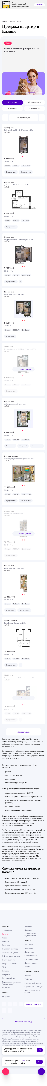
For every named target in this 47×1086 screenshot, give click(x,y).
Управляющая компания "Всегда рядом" (11, 983)
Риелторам (6, 945)
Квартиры (12, 102)
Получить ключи (8, 960)
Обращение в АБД (23, 1021)
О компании (7, 931)
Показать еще (23, 732)
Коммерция (34, 108)
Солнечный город (32, 959)
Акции (4, 938)
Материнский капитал (33, 983)
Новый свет (29, 948)
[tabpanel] (23, 145)
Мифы (27, 967)
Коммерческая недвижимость (30, 935)
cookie (22, 1060)
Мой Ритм (29, 945)
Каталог (5, 992)
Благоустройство (8, 978)
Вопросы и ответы (9, 964)
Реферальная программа (11, 956)
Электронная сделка (10, 953)
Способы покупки (32, 971)
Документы (6, 975)
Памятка (5, 971)
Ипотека (28, 976)
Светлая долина (31, 956)
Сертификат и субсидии (34, 987)
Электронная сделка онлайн (32, 991)
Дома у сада (29, 952)
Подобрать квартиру (10, 949)
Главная (4, 21)
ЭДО (4, 967)
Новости (5, 942)
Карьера (5, 934)
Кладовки (12, 108)
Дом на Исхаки (31, 963)
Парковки (28, 926)
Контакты (6, 988)
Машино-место (34, 102)
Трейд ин (28, 979)
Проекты (28, 940)
